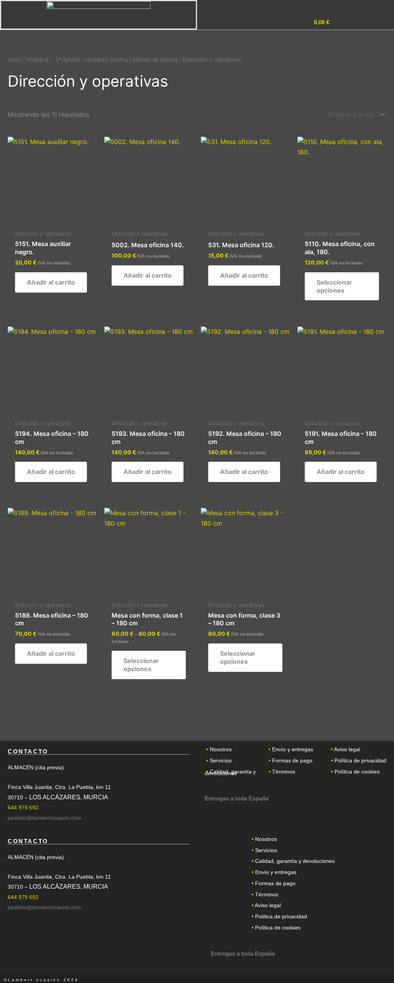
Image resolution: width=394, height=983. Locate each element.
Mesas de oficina (154, 59)
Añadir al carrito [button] (51, 282)
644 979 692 (23, 807)
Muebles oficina (106, 59)
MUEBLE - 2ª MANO (53, 59)
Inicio (15, 59)
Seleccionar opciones (334, 286)
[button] (354, 23)
